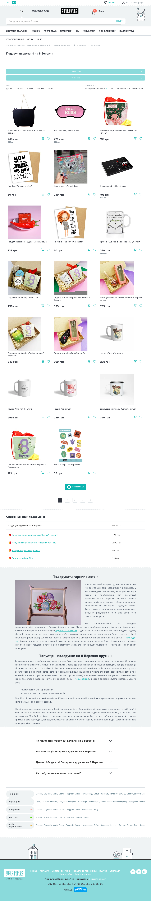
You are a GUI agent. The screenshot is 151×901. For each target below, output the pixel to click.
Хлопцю (104, 794)
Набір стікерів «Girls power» (67, 465)
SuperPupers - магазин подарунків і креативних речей (28, 45)
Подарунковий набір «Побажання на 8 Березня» (26, 354)
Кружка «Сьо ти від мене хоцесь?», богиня (120, 242)
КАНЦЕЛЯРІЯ (89, 31)
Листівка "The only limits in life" (68, 242)
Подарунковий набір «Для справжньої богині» (72, 298)
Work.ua (68, 889)
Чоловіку (113, 794)
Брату (129, 794)
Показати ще (78, 487)
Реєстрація (138, 2)
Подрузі (69, 794)
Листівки (53, 802)
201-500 (20, 89)
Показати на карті (97, 879)
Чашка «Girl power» (63, 409)
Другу (135, 794)
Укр (13, 2)
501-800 (30, 89)
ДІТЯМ (30, 39)
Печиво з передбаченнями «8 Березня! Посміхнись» (27, 466)
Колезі (77, 794)
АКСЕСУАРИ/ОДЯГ (107, 31)
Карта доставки (83, 874)
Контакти (44, 871)
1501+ (51, 89)
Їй (74, 45)
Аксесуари (82, 802)
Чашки (45, 802)
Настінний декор (120, 802)
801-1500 (40, 89)
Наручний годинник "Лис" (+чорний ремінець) (34, 542)
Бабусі (96, 794)
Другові (62, 817)
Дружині (82, 45)
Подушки (63, 802)
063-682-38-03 (94, 883)
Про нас (33, 871)
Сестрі (61, 794)
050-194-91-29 (75, 883)
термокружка (82, 679)
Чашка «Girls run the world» (20, 409)
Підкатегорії (75, 71)
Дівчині (39, 794)
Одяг (38, 802)
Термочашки (106, 802)
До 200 (9, 89)
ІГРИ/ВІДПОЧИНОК (15, 39)
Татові (86, 817)
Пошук (119, 21)
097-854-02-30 (56, 883)
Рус (8, 2)
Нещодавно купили (95, 89)
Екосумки (72, 802)
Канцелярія (94, 802)
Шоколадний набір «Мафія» (113, 186)
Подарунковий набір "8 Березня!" (24, 297)
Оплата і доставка (61, 871)
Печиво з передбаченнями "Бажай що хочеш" (118, 131)
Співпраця (115, 871)
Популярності (123, 89)
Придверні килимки (137, 802)
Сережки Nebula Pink (22, 558)
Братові (39, 817)
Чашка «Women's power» (111, 353)
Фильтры (75, 78)
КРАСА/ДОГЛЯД (126, 31)
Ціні (111, 89)
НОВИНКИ (35, 31)
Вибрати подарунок (16, 31)
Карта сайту (66, 874)
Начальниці (87, 794)
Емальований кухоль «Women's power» (118, 409)
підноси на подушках (66, 630)
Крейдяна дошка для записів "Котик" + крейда (26, 131)
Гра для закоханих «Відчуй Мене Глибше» (28, 242)
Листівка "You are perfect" (20, 186)
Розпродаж (50, 31)
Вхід (128, 2)
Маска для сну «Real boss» (66, 130)
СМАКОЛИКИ (66, 31)
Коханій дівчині (50, 817)
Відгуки (103, 871)
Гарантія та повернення (85, 871)
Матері (79, 817)
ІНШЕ (39, 39)
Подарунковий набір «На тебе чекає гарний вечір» (121, 298)
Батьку (122, 794)
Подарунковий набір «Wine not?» (69, 353)
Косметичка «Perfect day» (66, 186)
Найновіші (137, 89)
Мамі (55, 794)
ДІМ (77, 31)
